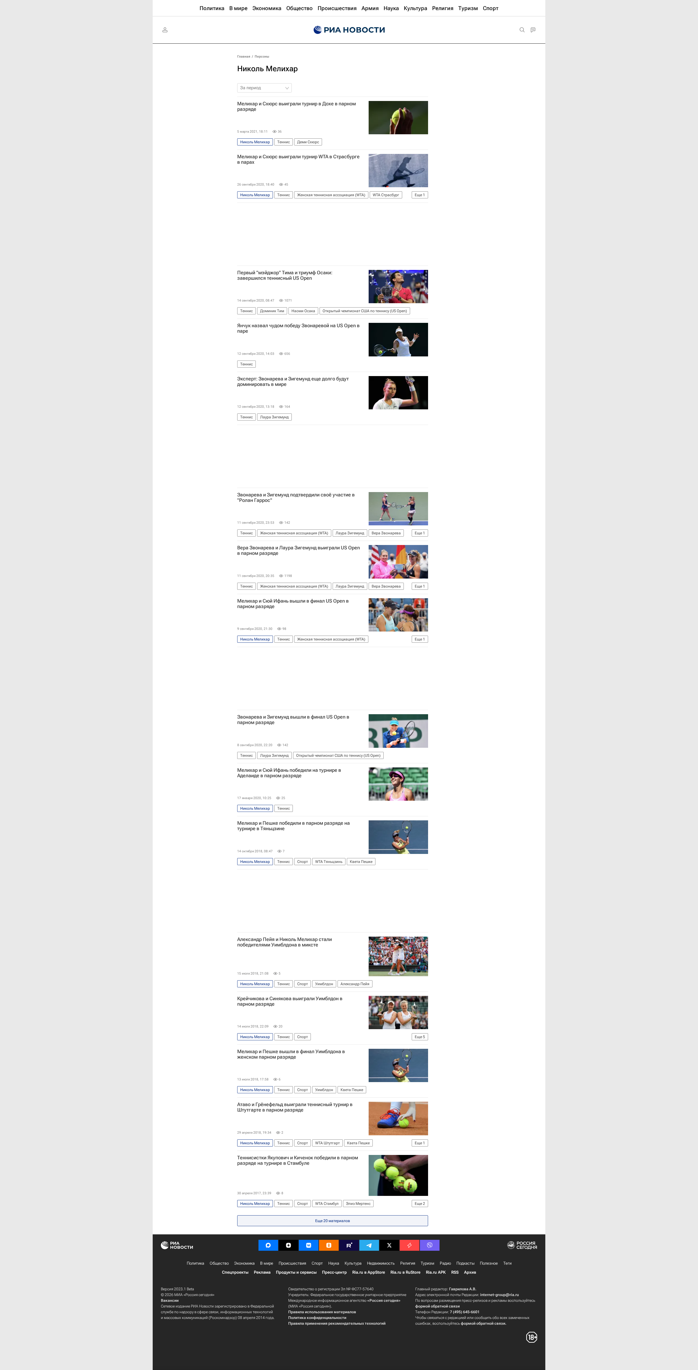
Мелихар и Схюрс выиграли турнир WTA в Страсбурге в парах (298, 159)
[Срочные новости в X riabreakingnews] (409, 1245)
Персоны (262, 56)
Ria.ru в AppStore (368, 1272)
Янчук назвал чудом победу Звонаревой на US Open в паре (298, 328)
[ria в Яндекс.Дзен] (288, 1245)
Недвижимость (381, 1263)
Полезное (489, 1263)
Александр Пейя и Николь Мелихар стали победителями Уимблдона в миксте (284, 942)
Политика (195, 1263)
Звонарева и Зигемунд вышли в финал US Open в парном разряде (293, 719)
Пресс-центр (334, 1272)
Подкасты (465, 1263)
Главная (243, 56)
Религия (407, 1263)
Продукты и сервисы (296, 1272)
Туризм (427, 1263)
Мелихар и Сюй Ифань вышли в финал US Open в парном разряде (293, 603)
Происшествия (292, 1263)
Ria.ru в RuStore (405, 1272)
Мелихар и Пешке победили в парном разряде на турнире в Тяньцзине (293, 825)
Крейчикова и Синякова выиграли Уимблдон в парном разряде (289, 1001)
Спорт (317, 1263)
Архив (470, 1272)
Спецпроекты (235, 1272)
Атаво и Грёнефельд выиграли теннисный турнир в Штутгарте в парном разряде (295, 1107)
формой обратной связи (437, 1306)
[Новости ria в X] (389, 1245)
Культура (353, 1263)
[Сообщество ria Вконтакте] (308, 1245)
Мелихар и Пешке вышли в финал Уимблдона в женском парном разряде (291, 1054)
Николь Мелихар (267, 68)
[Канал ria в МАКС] (268, 1245)
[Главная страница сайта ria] (349, 30)
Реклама (262, 1272)
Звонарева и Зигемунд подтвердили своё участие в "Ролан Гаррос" (296, 497)
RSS (455, 1272)
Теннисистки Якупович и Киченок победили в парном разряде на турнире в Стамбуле (297, 1160)
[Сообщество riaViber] (430, 1245)
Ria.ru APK (436, 1272)
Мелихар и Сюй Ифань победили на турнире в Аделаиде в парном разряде (289, 772)
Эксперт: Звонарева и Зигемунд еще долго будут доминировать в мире (293, 381)
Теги (507, 1263)
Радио (445, 1263)
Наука (333, 1263)
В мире (266, 1263)
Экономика (244, 1263)
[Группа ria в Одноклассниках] (329, 1245)
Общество (219, 1263)
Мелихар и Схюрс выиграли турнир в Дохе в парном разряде (296, 106)
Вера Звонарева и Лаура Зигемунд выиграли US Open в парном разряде (298, 550)
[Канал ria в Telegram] (369, 1245)
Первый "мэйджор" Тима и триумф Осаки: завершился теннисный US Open (284, 275)
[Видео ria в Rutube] (349, 1245)
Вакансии (170, 1300)
